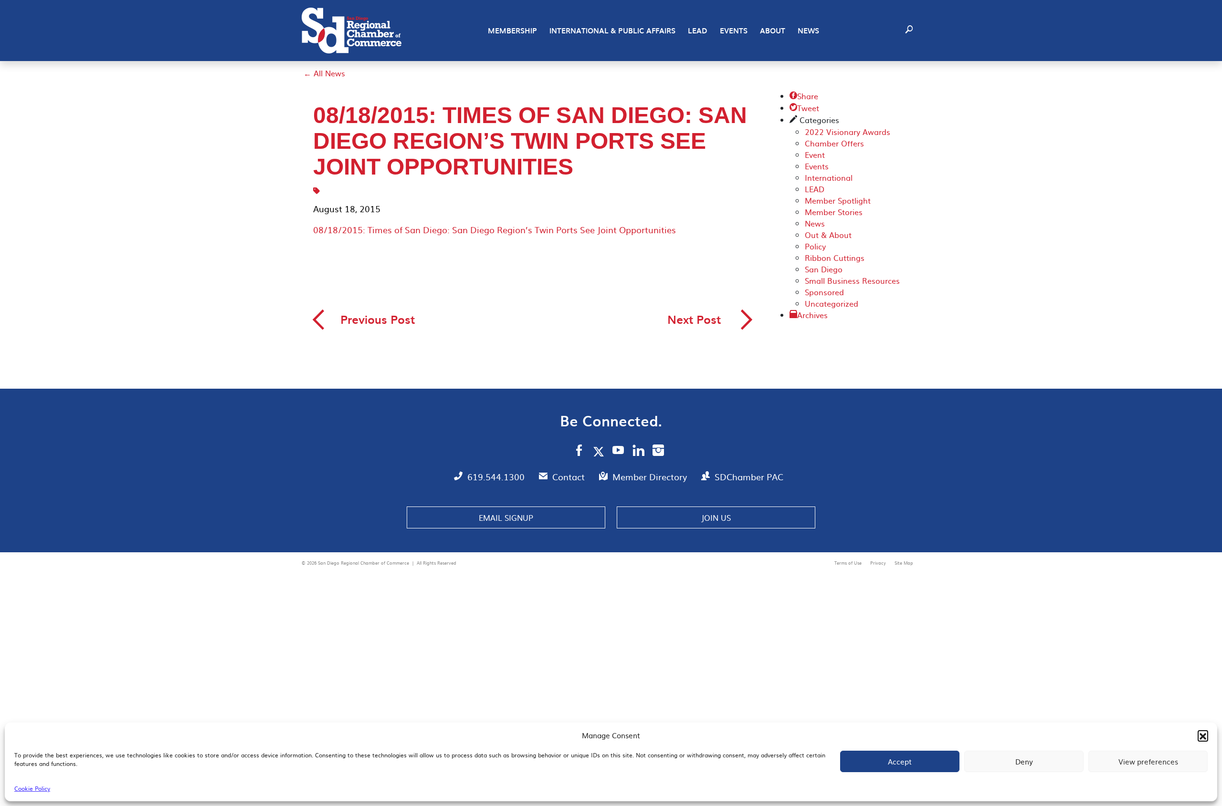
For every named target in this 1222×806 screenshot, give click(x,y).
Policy (815, 246)
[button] (1203, 735)
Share (804, 96)
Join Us (716, 517)
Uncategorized (831, 303)
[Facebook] (579, 452)
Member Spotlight (838, 200)
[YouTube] (618, 452)
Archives (812, 314)
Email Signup (506, 517)
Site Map (904, 562)
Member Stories (834, 211)
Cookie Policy (32, 788)
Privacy (878, 562)
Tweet (804, 108)
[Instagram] (658, 452)
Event (815, 154)
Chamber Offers (834, 143)
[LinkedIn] (638, 452)
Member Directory (650, 476)
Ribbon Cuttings (834, 257)
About (772, 30)
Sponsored (824, 292)
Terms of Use (848, 562)
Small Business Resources (852, 280)
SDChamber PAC (749, 476)
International (829, 177)
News (808, 30)
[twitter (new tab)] (600, 451)
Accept (900, 761)
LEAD (697, 30)
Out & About (828, 234)
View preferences (1148, 761)
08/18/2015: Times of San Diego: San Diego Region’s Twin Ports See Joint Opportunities (494, 229)
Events (734, 30)
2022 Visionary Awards (847, 131)
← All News (324, 73)
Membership (512, 30)
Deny (1024, 761)
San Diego (824, 269)
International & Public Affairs (612, 30)
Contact (569, 476)
